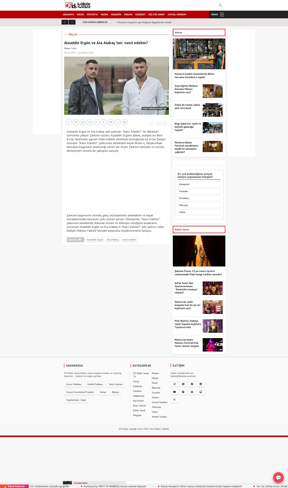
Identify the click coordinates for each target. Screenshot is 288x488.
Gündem (137, 391)
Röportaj (156, 387)
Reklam (115, 392)
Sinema (155, 397)
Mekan (155, 378)
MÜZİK (80, 14)
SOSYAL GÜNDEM (177, 14)
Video (155, 411)
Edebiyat (137, 386)
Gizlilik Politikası (95, 384)
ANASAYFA (68, 14)
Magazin (137, 415)
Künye (103, 392)
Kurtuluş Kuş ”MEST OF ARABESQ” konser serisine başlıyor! (96, 486)
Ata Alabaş (113, 239)
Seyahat (156, 392)
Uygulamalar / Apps (76, 399)
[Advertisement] (48, 84)
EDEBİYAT (140, 14)
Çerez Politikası (74, 384)
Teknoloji (156, 407)
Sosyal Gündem (160, 402)
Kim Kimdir (138, 400)
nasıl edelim (129, 239)
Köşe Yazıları (139, 405)
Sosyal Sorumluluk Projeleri (80, 392)
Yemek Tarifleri (159, 416)
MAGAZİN (116, 14)
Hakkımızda (138, 395)
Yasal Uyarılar (115, 384)
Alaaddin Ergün (95, 239)
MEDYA (104, 14)
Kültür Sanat (139, 410)
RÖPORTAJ (92, 14)
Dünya (136, 381)
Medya (155, 373)
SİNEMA (128, 14)
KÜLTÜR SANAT (156, 14)
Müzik (72, 34)
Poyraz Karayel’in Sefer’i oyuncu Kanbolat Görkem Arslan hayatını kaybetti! (182, 486)
